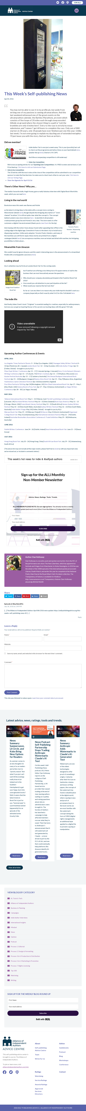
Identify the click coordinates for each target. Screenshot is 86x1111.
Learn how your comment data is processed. (47, 698)
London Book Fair (33, 366)
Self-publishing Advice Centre (41, 1049)
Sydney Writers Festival (49, 407)
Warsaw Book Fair (11, 412)
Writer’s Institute (43, 374)
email (57, 449)
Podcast (14, 942)
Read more (16, 856)
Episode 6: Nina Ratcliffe (13, 604)
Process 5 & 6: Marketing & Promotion (24, 961)
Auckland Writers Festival (24, 401)
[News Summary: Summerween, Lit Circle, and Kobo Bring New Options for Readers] (17, 736)
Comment (8, 662)
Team (37, 1055)
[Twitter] (57, 2)
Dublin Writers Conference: (14, 429)
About (37, 1044)
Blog (61, 1056)
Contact (62, 1072)
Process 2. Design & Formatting (22, 951)
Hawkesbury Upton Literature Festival (18, 382)
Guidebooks (64, 1048)
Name (7, 635)
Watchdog (14, 975)
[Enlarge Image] (43, 54)
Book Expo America (62, 401)
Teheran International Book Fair (15, 399)
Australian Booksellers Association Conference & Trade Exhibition (34, 417)
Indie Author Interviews (19, 918)
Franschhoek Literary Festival (31, 404)
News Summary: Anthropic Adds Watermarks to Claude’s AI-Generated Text (68, 750)
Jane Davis (45, 223)
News (13, 932)
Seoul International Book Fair (56, 429)
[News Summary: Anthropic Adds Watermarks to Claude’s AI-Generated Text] (68, 736)
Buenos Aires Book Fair (42, 379)
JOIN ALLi (77, 3)
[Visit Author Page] (14, 563)
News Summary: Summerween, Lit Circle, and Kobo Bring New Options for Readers (17, 748)
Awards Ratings (41, 1084)
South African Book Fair (52, 441)
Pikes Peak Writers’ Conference (15, 371)
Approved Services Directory (39, 1091)
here (78, 150)
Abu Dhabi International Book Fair (57, 384)
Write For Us (40, 1059)
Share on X (74, 459)
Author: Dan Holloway (34, 557)
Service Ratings (41, 1080)
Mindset (14, 927)
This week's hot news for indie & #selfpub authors (35, 459)
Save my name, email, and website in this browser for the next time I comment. (35, 653)
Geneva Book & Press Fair (26, 387)
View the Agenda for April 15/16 (19, 180)
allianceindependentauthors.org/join (16, 1067)
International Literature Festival (49, 415)
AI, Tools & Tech (16, 898)
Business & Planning (18, 908)
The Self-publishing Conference (58, 399)
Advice (62, 1044)
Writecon (43, 412)
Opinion (13, 937)
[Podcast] (67, 2)
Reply (80, 617)
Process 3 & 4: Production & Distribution (25, 956)
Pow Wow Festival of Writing (14, 384)
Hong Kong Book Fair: (12, 441)
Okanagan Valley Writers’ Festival (65, 363)
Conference (63, 1064)
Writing (13, 980)
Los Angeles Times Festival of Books (17, 363)
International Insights (18, 922)
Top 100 (14, 971)
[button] (8, 596)
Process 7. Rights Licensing (20, 966)
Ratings (38, 1072)
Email (46, 635)
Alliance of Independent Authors (22, 903)
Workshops (63, 1060)
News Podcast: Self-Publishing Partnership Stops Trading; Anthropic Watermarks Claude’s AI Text (43, 752)
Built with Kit (43, 540)
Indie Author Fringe (66, 366)
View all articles (14, 868)
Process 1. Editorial (18, 946)
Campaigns (15, 913)
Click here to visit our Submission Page (31, 167)
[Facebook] (62, 2)
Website (7, 644)
